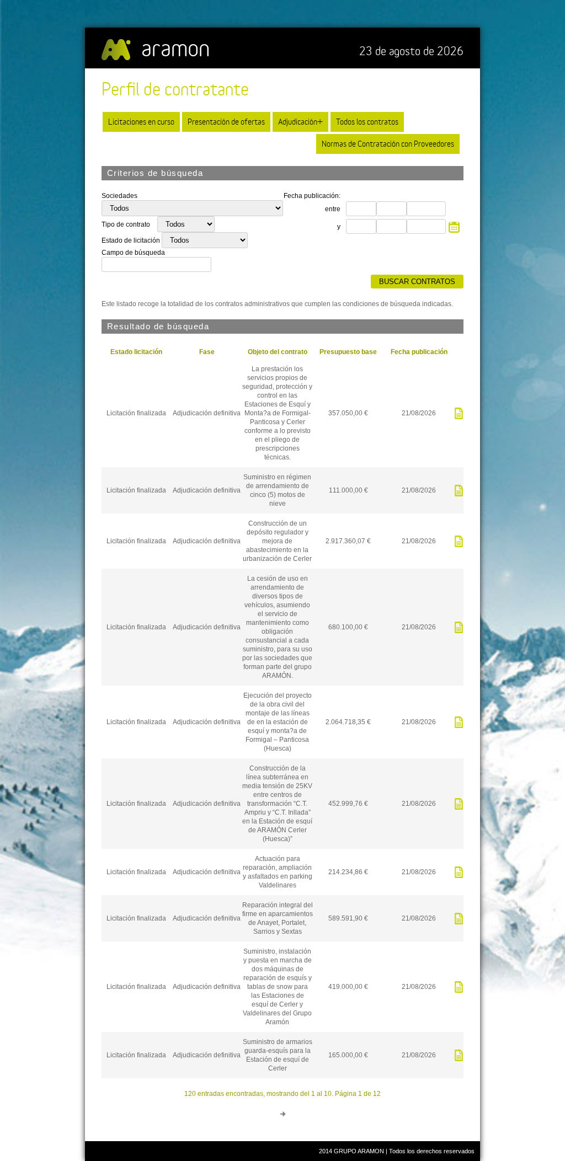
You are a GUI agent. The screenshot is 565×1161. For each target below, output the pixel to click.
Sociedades (119, 196)
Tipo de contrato (127, 224)
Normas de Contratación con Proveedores (388, 143)
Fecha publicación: (312, 196)
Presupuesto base (348, 352)
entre (332, 209)
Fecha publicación (419, 352)
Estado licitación (136, 352)
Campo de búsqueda (133, 252)
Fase (207, 352)
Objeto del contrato (277, 352)
